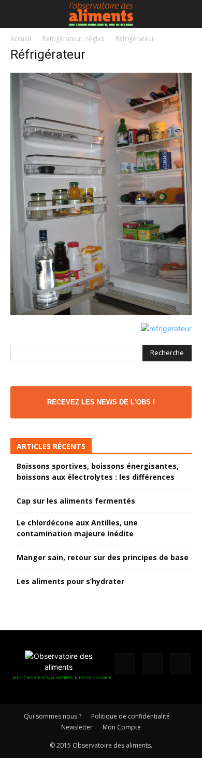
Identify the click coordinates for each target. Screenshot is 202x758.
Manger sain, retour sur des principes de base (103, 557)
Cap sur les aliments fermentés (76, 501)
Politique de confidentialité (130, 716)
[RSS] (152, 663)
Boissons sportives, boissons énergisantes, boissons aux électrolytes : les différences (98, 471)
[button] (17, 14)
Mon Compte (122, 727)
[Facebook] (124, 663)
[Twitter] (180, 663)
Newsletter (77, 727)
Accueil (20, 38)
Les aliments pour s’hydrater (70, 581)
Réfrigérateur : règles (73, 38)
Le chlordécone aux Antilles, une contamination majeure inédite (77, 528)
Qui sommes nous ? (52, 716)
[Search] (187, 14)
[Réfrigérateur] (101, 312)
